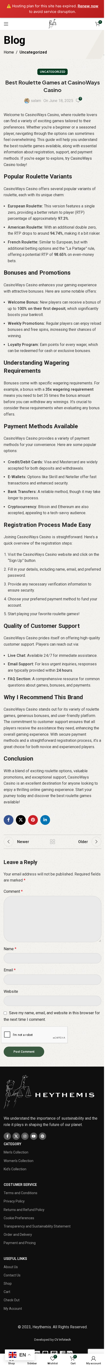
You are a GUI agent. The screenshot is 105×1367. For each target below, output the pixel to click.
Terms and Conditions (20, 1193)
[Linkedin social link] (45, 820)
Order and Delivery (18, 1235)
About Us (11, 1267)
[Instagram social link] (25, 1136)
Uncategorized (33, 52)
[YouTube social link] (33, 1136)
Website (11, 991)
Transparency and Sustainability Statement (37, 1226)
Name (10, 949)
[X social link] (21, 820)
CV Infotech (62, 1339)
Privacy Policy (14, 1201)
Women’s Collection (18, 1161)
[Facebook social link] (8, 820)
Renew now (88, 6)
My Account (13, 1309)
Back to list (52, 841)
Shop (8, 1283)
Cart (7, 1292)
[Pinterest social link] (33, 820)
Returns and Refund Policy (24, 1210)
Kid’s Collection (15, 1169)
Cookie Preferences (19, 1218)
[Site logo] (52, 23)
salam (36, 100)
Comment (13, 891)
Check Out (12, 1300)
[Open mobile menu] (6, 24)
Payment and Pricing (20, 1243)
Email (10, 970)
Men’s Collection (16, 1152)
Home (9, 52)
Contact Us (12, 1275)
